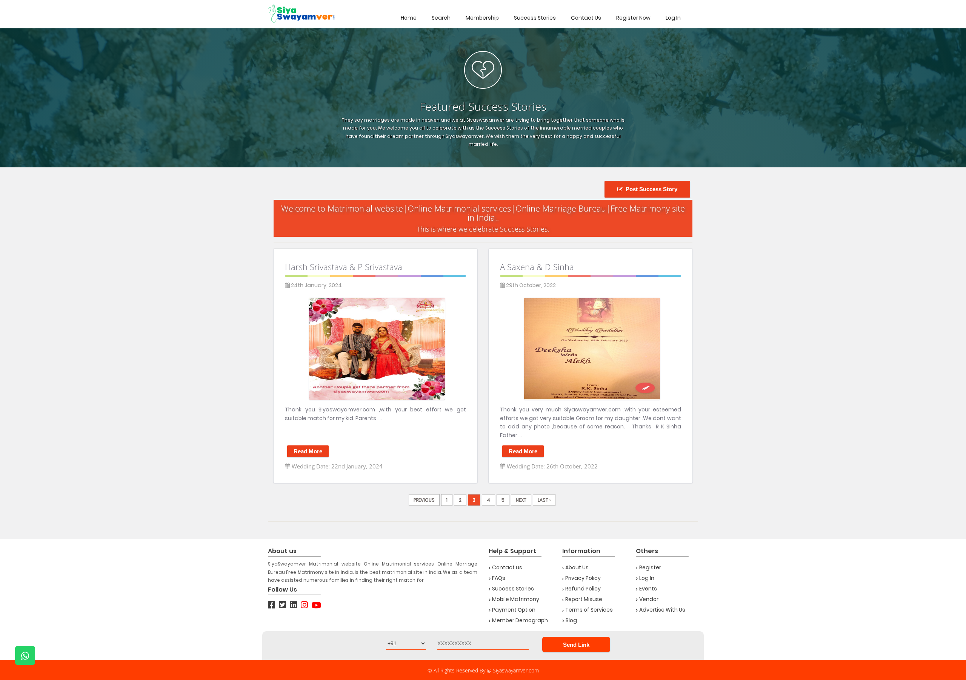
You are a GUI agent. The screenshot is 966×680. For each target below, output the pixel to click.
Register (650, 567)
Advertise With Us (662, 610)
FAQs (498, 578)
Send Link (576, 644)
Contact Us (586, 18)
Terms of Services (589, 610)
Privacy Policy (583, 578)
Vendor (648, 599)
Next (521, 500)
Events (648, 588)
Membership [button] (482, 18)
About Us (577, 567)
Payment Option (513, 610)
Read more (308, 451)
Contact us (507, 567)
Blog (571, 620)
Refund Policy (583, 588)
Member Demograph (520, 620)
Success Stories (535, 18)
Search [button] (441, 18)
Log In (673, 18)
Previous (424, 500)
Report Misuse (583, 599)
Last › (544, 500)
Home (409, 18)
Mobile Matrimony (515, 599)
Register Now (633, 18)
